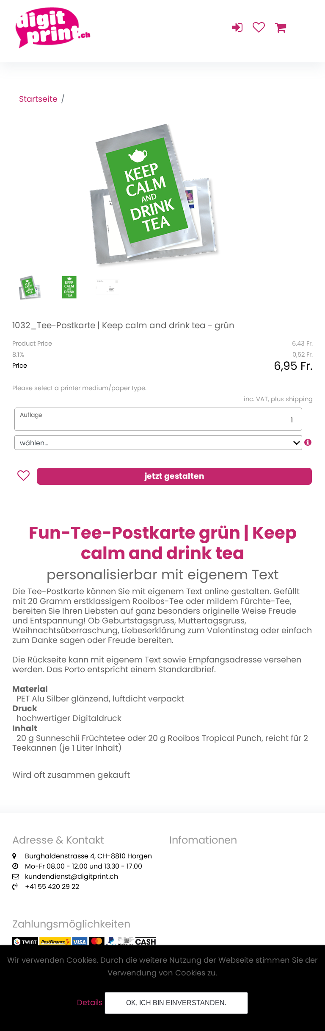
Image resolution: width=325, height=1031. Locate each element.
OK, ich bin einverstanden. (176, 1002)
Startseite (38, 99)
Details (89, 1002)
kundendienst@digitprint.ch (71, 876)
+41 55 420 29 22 (52, 886)
